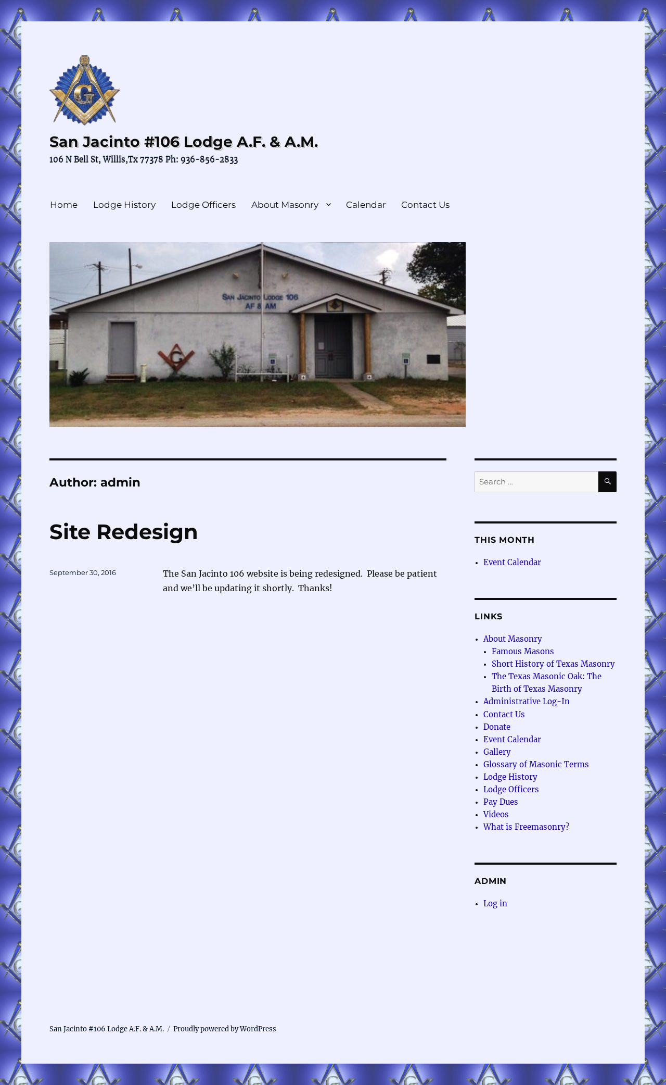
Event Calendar (512, 562)
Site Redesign (123, 531)
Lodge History (124, 204)
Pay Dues (500, 802)
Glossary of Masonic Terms (536, 764)
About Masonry (284, 204)
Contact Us (425, 204)
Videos (496, 814)
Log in (495, 903)
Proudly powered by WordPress (224, 1029)
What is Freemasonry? (526, 827)
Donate (496, 727)
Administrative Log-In (526, 701)
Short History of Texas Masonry (553, 664)
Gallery (497, 752)
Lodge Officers (203, 204)
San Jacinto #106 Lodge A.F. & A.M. (183, 142)
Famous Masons (523, 651)
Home (64, 204)
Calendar (366, 204)
